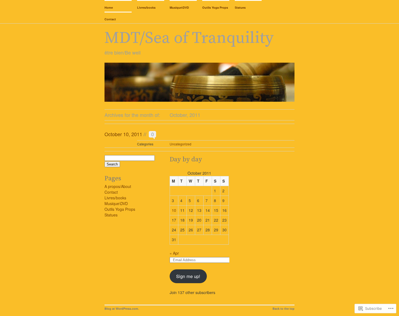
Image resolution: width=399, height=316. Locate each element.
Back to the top (283, 309)
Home (108, 7)
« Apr (174, 253)
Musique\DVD (179, 7)
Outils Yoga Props (215, 7)
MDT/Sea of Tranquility (189, 38)
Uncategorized (180, 144)
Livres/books (146, 7)
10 (174, 210)
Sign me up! (188, 276)
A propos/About (117, 186)
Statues (240, 7)
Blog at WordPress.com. (121, 309)
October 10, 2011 (123, 134)
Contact (110, 19)
